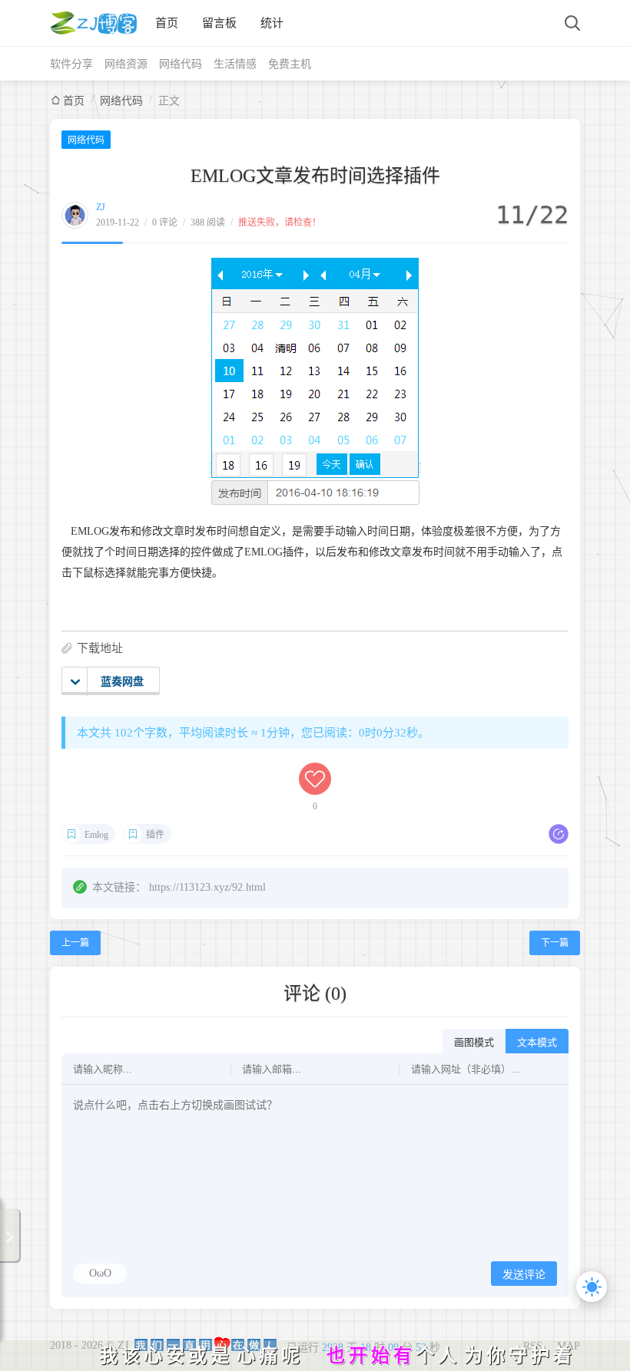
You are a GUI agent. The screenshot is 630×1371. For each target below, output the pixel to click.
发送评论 (523, 1274)
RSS (532, 1346)
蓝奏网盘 (122, 681)
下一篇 (555, 943)
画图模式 (474, 1042)
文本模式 (537, 1042)
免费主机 (289, 64)
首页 (166, 23)
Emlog (96, 834)
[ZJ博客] (94, 23)
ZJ (100, 207)
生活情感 (235, 64)
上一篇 (75, 943)
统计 (272, 23)
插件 (155, 834)
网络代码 (180, 64)
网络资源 (126, 64)
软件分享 (71, 64)
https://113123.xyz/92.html (207, 887)
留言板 (219, 23)
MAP (568, 1346)
